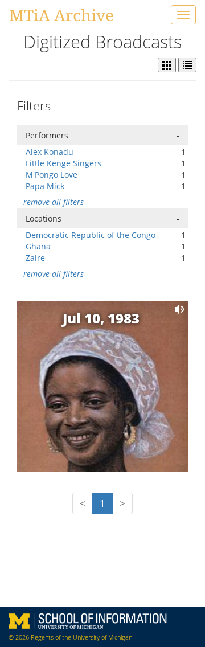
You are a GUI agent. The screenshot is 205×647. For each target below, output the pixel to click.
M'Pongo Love (51, 174)
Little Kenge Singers (63, 163)
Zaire (35, 257)
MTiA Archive (61, 15)
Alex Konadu (49, 151)
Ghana (38, 246)
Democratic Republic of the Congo (90, 235)
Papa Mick (45, 186)
